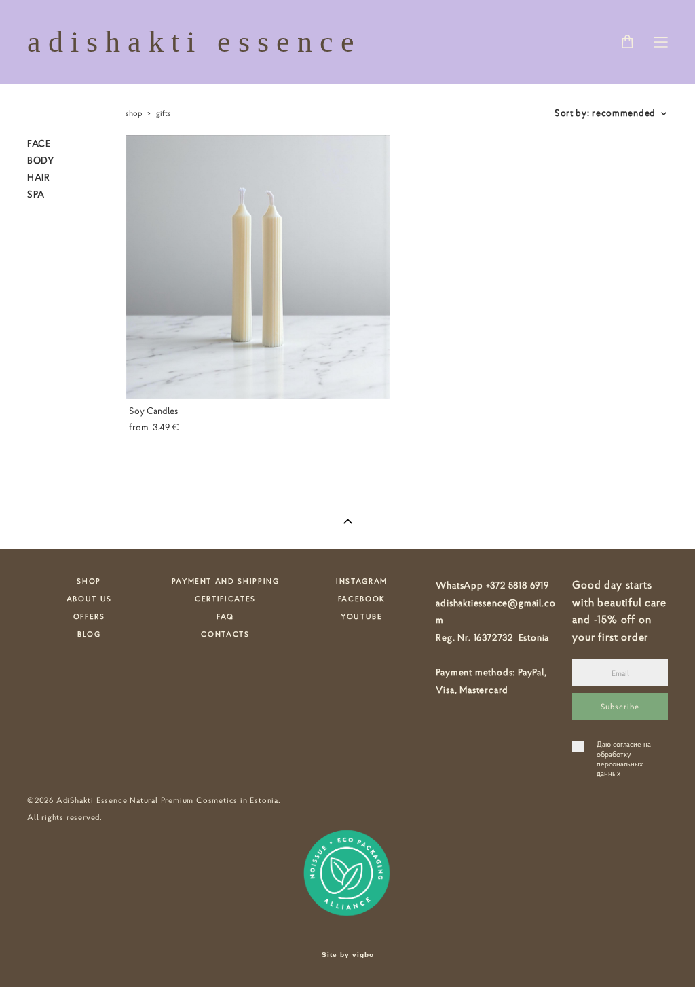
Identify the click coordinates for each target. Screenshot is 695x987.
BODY (40, 160)
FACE (39, 143)
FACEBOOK (362, 598)
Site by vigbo (348, 955)
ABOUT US (89, 598)
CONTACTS (225, 634)
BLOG (89, 634)
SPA (36, 194)
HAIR (38, 177)
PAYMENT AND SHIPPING (226, 581)
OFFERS (89, 616)
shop (134, 113)
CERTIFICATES (225, 598)
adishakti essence (194, 42)
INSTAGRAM (362, 581)
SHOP (89, 581)
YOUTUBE (362, 616)
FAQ (225, 616)
